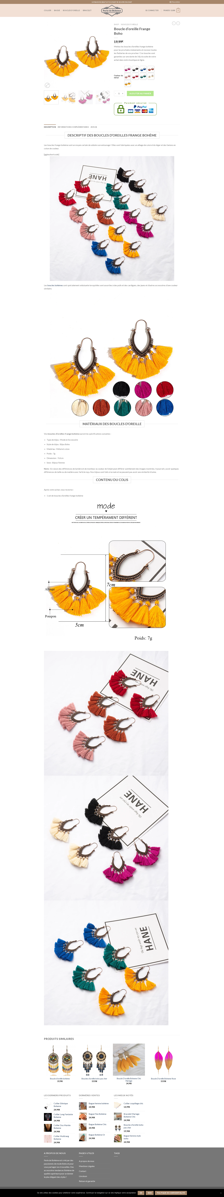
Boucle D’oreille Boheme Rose (163, 1079)
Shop (116, 24)
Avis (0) (94, 127)
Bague (57, 10)
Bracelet (87, 10)
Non (150, 1193)
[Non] (220, 1194)
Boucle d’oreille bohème (60, 1079)
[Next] (105, 55)
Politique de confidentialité (171, 1193)
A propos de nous (86, 1161)
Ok (141, 1193)
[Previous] (48, 55)
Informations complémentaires (73, 127)
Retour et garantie (87, 1181)
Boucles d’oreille (71, 10)
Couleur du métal (118, 76)
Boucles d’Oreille (129, 24)
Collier (47, 10)
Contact (82, 1171)
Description (50, 127)
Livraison (83, 1176)
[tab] (50, 127)
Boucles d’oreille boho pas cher (94, 1079)
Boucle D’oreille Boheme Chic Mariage (129, 1079)
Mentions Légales (87, 1166)
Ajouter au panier (140, 93)
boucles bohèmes (55, 285)
